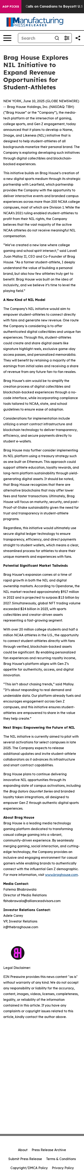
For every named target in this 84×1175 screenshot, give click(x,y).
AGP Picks (10, 6)
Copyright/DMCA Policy (29, 1168)
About (23, 1150)
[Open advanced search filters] (67, 38)
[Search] (57, 38)
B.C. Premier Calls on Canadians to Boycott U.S (43, 6)
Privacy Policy (63, 1168)
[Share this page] (78, 38)
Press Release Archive (49, 1150)
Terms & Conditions (61, 1159)
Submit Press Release (25, 1159)
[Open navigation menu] (7, 38)
